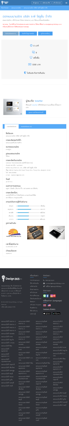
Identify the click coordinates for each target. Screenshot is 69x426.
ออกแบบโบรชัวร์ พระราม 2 (58, 322)
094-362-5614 (49, 280)
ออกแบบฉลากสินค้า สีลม (26, 363)
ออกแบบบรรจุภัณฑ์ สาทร (41, 348)
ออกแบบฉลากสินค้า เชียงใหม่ (24, 388)
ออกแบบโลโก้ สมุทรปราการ (5, 355)
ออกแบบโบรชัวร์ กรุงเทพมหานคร (58, 373)
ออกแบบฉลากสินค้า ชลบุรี (24, 398)
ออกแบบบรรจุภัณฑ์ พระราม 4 (41, 333)
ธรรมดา (11, 206)
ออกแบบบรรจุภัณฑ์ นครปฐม (41, 393)
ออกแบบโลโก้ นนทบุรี (7, 383)
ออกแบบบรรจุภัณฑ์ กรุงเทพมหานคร (41, 377)
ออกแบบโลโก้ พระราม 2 (8, 321)
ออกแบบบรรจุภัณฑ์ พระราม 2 (41, 322)
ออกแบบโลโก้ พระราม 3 (8, 324)
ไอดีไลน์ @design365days (53, 286)
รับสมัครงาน (33, 308)
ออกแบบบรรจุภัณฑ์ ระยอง (41, 403)
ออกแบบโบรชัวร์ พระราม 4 (58, 333)
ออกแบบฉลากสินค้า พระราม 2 (24, 322)
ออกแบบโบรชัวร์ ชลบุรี (59, 393)
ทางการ (43, 209)
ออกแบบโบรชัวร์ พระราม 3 (58, 327)
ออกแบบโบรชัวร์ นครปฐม (58, 389)
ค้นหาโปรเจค (4, 8)
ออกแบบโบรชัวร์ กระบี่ (59, 405)
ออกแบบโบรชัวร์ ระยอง (60, 396)
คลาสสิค (11, 212)
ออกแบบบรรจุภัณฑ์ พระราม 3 (41, 327)
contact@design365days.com (55, 283)
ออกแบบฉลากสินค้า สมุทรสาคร (24, 367)
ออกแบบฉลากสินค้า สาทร (24, 348)
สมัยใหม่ (43, 212)
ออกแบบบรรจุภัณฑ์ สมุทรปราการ (41, 372)
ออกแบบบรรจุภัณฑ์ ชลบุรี (41, 398)
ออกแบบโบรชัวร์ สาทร (59, 347)
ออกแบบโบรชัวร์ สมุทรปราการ (58, 368)
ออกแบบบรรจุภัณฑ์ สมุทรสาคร (41, 367)
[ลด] (16, 206)
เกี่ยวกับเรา (34, 275)
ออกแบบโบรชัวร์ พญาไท (60, 350)
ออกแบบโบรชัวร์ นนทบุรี (60, 402)
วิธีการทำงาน (34, 311)
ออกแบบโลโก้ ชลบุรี (7, 374)
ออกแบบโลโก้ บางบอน (7, 343)
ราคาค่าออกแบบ (35, 280)
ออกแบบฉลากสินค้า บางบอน (26, 359)
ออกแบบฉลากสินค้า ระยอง (24, 403)
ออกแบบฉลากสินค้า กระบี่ (24, 419)
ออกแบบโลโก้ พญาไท (7, 340)
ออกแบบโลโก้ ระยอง (7, 377)
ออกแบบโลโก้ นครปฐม (8, 370)
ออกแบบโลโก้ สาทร (7, 337)
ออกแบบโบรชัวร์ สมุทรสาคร (58, 363)
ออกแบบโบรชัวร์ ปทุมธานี (58, 378)
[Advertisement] (36, 91)
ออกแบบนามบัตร (16, 8)
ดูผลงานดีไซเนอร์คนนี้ (36, 112)
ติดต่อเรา (32, 302)
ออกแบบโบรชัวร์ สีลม (59, 359)
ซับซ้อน (43, 206)
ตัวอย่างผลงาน (34, 289)
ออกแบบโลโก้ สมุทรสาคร (5, 350)
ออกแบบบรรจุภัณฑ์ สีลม (43, 363)
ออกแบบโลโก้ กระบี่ (7, 386)
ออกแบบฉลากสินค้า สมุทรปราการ (24, 372)
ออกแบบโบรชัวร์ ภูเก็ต (59, 399)
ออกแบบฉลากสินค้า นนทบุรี (24, 414)
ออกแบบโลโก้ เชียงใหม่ (8, 367)
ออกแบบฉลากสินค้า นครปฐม (24, 393)
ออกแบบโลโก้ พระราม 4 (8, 327)
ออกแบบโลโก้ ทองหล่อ (7, 333)
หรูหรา (43, 216)
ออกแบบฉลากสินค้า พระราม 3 (24, 327)
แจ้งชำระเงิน (33, 286)
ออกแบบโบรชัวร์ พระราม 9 (58, 338)
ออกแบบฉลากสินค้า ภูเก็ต (24, 409)
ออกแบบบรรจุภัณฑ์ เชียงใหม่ (41, 388)
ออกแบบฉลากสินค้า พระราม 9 (24, 338)
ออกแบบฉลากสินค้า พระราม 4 (24, 333)
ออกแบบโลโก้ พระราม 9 (8, 330)
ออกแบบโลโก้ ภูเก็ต (7, 380)
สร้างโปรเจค (33, 292)
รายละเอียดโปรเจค (11, 126)
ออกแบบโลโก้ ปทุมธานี (8, 364)
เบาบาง (11, 219)
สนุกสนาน (10, 209)
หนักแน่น (42, 219)
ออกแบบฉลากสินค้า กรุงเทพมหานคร (24, 377)
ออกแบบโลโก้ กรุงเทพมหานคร (6, 360)
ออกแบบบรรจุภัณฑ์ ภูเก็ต (41, 409)
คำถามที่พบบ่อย (34, 295)
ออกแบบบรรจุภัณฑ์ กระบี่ (41, 419)
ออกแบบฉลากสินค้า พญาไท (24, 353)
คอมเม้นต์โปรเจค (26, 126)
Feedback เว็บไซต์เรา (49, 309)
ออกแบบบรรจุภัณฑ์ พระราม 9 (41, 338)
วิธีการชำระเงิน (34, 283)
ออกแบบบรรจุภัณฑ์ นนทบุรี (41, 414)
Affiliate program (35, 305)
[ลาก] (28, 206)
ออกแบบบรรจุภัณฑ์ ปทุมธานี (41, 383)
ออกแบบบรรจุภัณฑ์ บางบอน (43, 359)
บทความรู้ (33, 314)
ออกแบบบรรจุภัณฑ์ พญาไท (41, 353)
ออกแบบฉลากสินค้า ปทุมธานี (24, 383)
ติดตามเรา (47, 290)
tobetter (39, 101)
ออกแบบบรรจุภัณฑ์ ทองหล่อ (41, 343)
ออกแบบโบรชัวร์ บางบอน (59, 354)
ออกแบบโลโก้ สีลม (6, 346)
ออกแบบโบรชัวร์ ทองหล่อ (58, 343)
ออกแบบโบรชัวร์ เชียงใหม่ (58, 383)
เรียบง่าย (11, 216)
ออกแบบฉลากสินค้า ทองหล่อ (24, 343)
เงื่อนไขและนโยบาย (35, 298)
